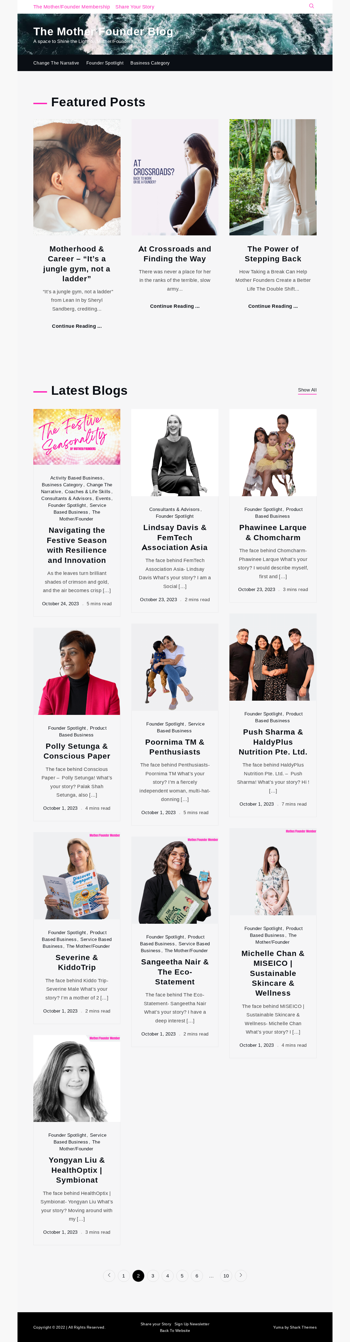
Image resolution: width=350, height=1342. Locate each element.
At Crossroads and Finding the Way (175, 254)
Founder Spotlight (105, 63)
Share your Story (156, 1323)
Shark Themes (303, 1327)
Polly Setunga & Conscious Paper (76, 751)
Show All (307, 390)
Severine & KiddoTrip (77, 962)
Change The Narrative (56, 63)
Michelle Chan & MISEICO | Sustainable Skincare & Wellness (273, 973)
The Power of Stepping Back (273, 254)
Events (103, 498)
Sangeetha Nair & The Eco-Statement (175, 971)
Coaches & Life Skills (88, 491)
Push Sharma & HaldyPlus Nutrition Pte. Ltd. (273, 741)
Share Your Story (134, 7)
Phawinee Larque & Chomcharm (273, 532)
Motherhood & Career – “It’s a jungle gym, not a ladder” (76, 263)
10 (226, 1276)
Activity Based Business (76, 478)
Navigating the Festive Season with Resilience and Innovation (77, 545)
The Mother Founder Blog (103, 30)
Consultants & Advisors (66, 498)
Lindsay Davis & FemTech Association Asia (175, 537)
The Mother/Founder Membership (71, 7)
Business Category (150, 63)
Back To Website (175, 1330)
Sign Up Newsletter (191, 1323)
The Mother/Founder (88, 946)
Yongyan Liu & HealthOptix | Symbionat (77, 1170)
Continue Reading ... (77, 326)
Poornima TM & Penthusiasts (175, 747)
